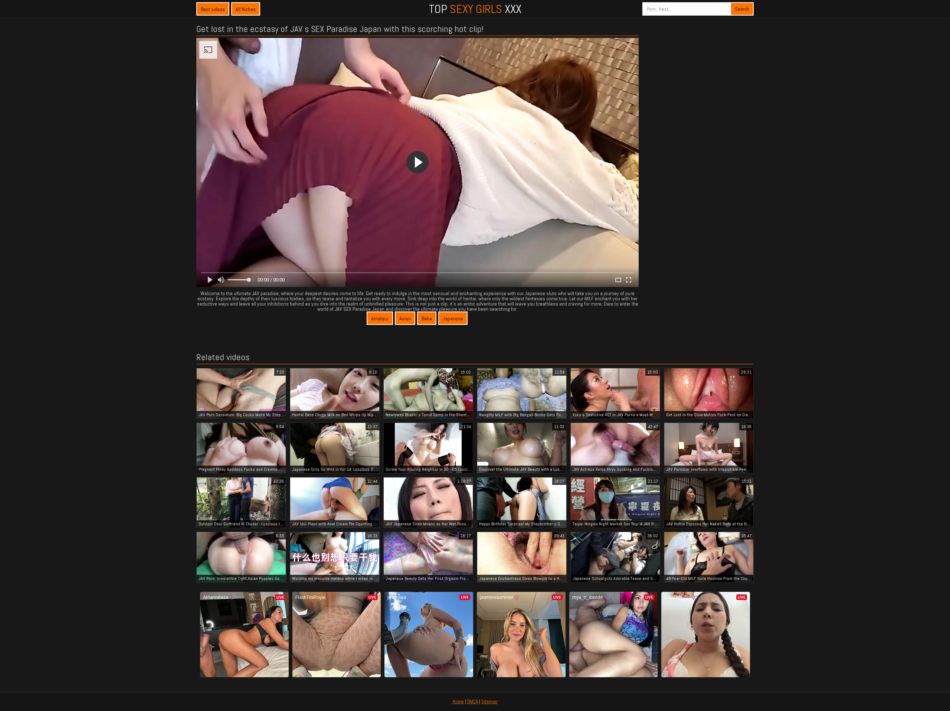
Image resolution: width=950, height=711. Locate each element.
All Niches (246, 9)
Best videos (213, 9)
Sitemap (489, 701)
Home (458, 701)
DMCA (472, 701)
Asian (405, 318)
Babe (427, 318)
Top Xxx (475, 8)
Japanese (453, 318)
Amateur (380, 318)
